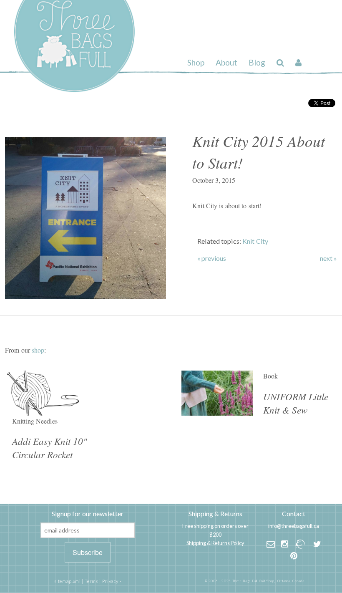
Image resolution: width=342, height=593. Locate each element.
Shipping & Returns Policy (215, 543)
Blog (257, 62)
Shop (195, 62)
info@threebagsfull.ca (293, 525)
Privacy (110, 581)
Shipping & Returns (215, 513)
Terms (91, 581)
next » (328, 258)
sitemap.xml (67, 581)
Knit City (255, 241)
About (226, 62)
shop (38, 350)
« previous (211, 258)
